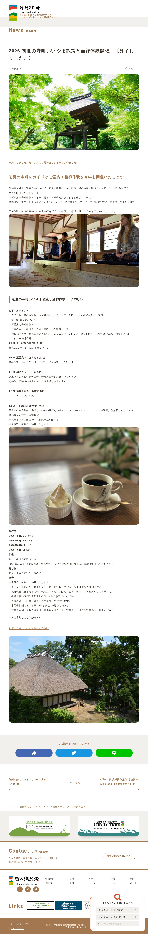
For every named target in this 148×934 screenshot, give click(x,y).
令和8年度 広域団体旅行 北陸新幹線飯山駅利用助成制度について (119, 781)
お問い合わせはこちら (119, 856)
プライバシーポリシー (22, 924)
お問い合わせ (17, 928)
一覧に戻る (74, 783)
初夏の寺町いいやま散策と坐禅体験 (29, 628)
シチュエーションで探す (112, 917)
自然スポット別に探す (110, 910)
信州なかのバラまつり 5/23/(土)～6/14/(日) (28, 781)
